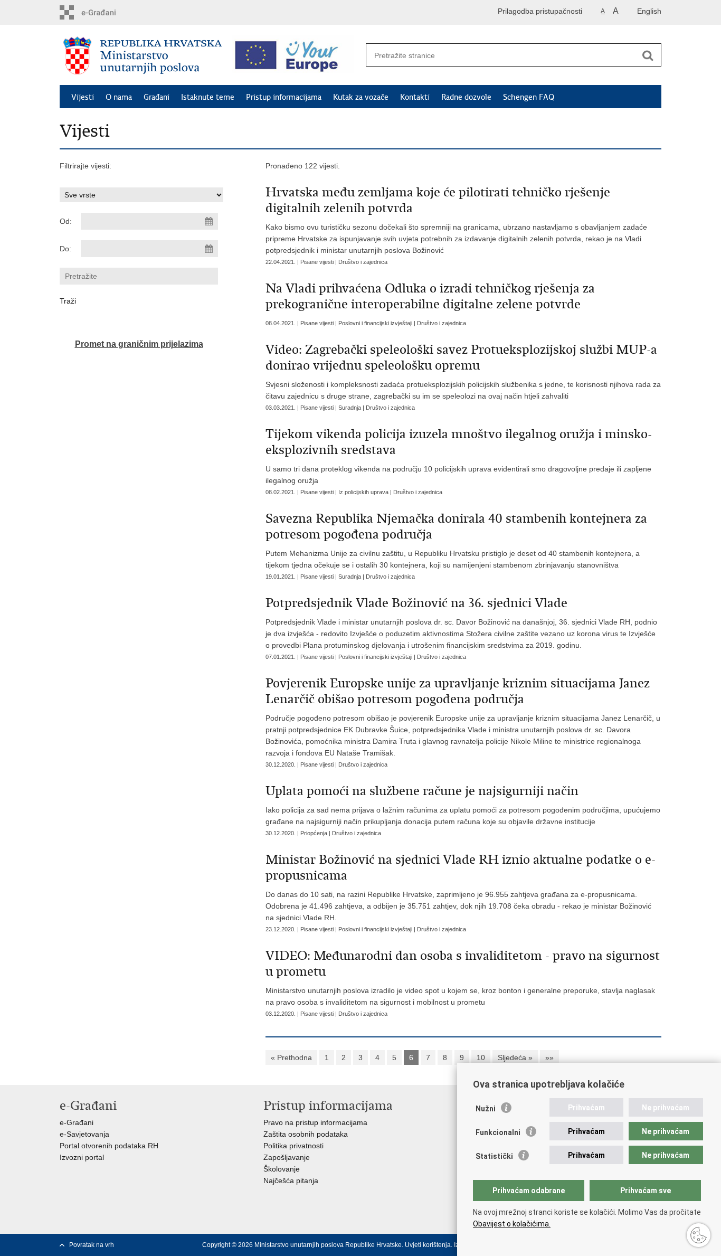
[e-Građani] (105, 12)
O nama (119, 97)
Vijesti (82, 97)
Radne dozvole (466, 97)
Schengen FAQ (528, 97)
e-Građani (76, 1122)
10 (481, 1057)
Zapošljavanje (286, 1157)
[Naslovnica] (142, 55)
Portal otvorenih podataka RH (109, 1145)
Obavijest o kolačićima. (512, 1224)
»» (549, 1057)
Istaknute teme (207, 97)
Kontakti (415, 97)
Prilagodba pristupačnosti (540, 11)
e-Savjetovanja (84, 1134)
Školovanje (281, 1169)
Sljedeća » (515, 1057)
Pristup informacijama (283, 97)
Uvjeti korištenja (428, 1245)
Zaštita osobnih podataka (305, 1134)
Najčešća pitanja (290, 1180)
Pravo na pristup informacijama (315, 1122)
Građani (156, 97)
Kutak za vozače (360, 97)
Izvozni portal (82, 1157)
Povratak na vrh (91, 1245)
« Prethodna (291, 1057)
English (649, 11)
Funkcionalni (498, 1132)
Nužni (486, 1108)
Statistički (494, 1156)
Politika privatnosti (293, 1145)
